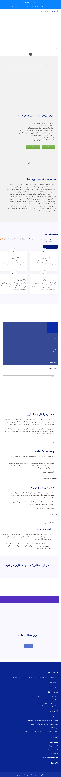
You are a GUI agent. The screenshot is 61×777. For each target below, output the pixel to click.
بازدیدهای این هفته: (53, 749)
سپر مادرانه (55, 716)
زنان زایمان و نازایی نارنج (19, 257)
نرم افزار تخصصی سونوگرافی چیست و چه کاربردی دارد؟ (44, 696)
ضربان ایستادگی (54, 727)
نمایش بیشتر (29, 646)
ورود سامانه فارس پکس (33, 146)
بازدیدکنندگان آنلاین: (53, 742)
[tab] (52, 328)
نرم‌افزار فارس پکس (48, 146)
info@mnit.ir (36, 2)
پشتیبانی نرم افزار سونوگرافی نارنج (49, 699)
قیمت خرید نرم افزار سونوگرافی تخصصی (48, 703)
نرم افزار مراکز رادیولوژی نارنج (48, 257)
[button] (30, 49)
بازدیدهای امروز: (54, 746)
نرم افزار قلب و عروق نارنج (49, 280)
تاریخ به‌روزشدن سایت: (52, 757)
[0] (7, 11)
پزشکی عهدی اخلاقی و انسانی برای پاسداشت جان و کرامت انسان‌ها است (40, 731)
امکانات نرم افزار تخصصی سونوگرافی (49, 706)
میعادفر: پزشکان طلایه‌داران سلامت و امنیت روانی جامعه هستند (43, 720)
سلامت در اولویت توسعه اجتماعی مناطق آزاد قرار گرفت (44, 724)
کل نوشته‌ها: (55, 753)
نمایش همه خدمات (51, 246)
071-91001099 (26, 2)
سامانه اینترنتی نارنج (21, 280)
